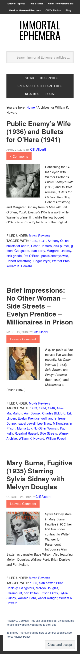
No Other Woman (46, 428)
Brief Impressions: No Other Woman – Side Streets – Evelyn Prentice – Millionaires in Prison (39, 305)
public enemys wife (54, 255)
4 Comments (19, 156)
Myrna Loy (24, 428)
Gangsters (21, 250)
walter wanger (47, 598)
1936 (33, 240)
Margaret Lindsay (59, 250)
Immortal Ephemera (40, 30)
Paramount (14, 593)
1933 (33, 408)
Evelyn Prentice (29, 418)
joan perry (38, 250)
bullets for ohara (17, 246)
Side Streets (48, 433)
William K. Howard (19, 266)
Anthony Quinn (58, 240)
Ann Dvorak (32, 413)
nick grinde (14, 255)
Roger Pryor (41, 261)
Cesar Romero (41, 246)
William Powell (56, 438)
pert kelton (31, 593)
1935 (33, 583)
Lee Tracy (44, 423)
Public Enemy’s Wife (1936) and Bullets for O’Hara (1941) (38, 131)
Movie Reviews (39, 235)
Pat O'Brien (32, 255)
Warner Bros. (61, 261)
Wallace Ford (27, 598)
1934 (42, 408)
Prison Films (49, 593)
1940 (51, 408)
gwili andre (48, 418)
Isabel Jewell (27, 423)
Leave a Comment (23, 339)
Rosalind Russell (26, 433)
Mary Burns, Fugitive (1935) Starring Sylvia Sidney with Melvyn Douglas (39, 474)
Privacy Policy (22, 636)
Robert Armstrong (19, 261)
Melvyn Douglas (47, 588)
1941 (42, 240)
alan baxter (46, 583)
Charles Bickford (53, 413)
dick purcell (61, 246)
